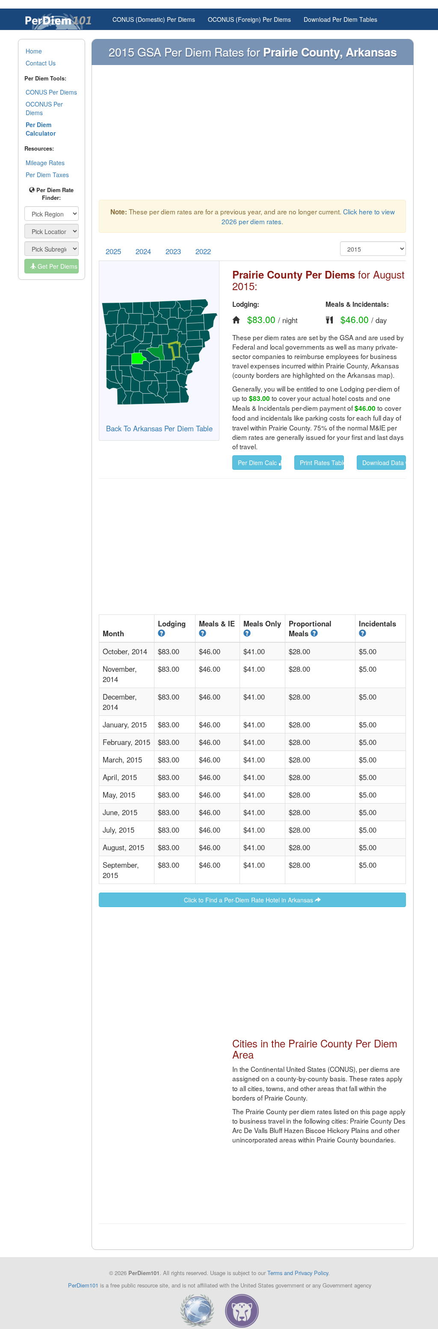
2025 (113, 251)
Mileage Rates (45, 162)
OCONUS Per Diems (44, 108)
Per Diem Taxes (47, 174)
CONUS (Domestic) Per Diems (153, 19)
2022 (203, 251)
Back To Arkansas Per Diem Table (159, 428)
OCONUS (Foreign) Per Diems (249, 19)
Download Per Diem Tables (340, 19)
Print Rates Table (321, 462)
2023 (173, 251)
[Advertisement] (252, 136)
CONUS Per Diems (51, 92)
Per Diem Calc (258, 462)
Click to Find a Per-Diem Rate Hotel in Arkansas (249, 900)
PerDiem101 (83, 1285)
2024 (143, 251)
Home (34, 51)
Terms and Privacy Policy (297, 1273)
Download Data (383, 462)
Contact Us (41, 63)
